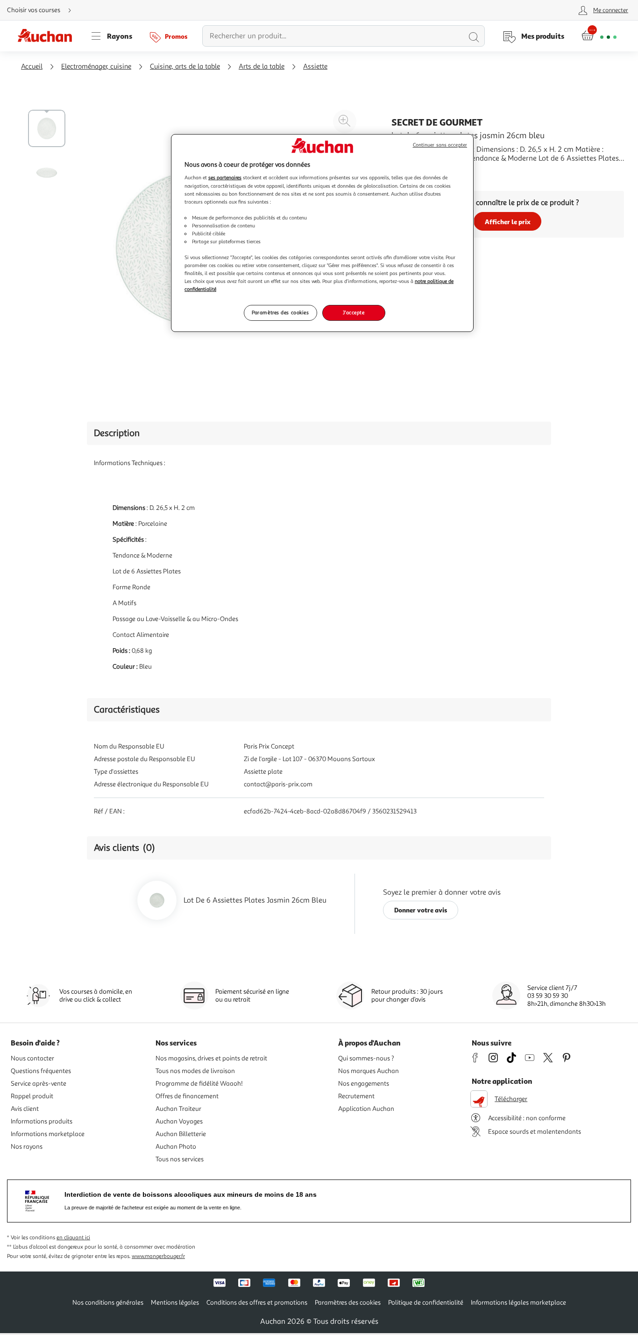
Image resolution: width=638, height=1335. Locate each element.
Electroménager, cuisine (96, 66)
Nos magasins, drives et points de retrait (211, 1058)
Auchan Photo (176, 1147)
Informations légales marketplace (518, 1303)
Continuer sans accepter (440, 145)
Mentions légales (175, 1303)
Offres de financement (187, 1096)
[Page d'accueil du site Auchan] (48, 36)
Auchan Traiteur (178, 1109)
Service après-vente (38, 1084)
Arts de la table (261, 66)
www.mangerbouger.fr (158, 1256)
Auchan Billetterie (181, 1134)
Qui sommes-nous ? (366, 1058)
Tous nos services (180, 1159)
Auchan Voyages (179, 1121)
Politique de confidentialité (425, 1303)
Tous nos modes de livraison (195, 1071)
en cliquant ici (73, 1237)
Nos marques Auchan (368, 1071)
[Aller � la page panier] (599, 36)
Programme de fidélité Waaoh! (199, 1084)
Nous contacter (32, 1058)
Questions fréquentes (41, 1071)
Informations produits (41, 1121)
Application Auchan (366, 1109)
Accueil (32, 66)
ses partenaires (224, 177)
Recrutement (356, 1096)
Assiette (315, 66)
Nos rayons (27, 1147)
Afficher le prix (508, 222)
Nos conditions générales (107, 1303)
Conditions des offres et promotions (256, 1303)
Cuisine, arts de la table (185, 66)
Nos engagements (363, 1084)
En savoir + (409, 172)
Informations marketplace (48, 1134)
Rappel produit (32, 1096)
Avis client (25, 1109)
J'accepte (353, 312)
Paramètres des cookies (280, 312)
